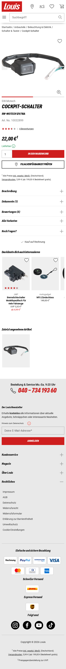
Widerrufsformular (12, 513)
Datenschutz (9, 502)
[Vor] (61, 67)
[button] (60, 17)
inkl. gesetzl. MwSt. (21, 176)
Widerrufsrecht (10, 508)
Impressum (9, 491)
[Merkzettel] (51, 6)
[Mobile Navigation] (4, 17)
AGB (5, 497)
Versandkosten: (9, 179)
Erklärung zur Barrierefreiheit (18, 519)
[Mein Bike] (42, 6)
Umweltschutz (10, 524)
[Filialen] (32, 6)
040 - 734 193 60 (37, 390)
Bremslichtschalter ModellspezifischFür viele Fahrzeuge (16, 300)
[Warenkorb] (61, 6)
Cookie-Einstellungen (14, 529)
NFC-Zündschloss (45, 297)
